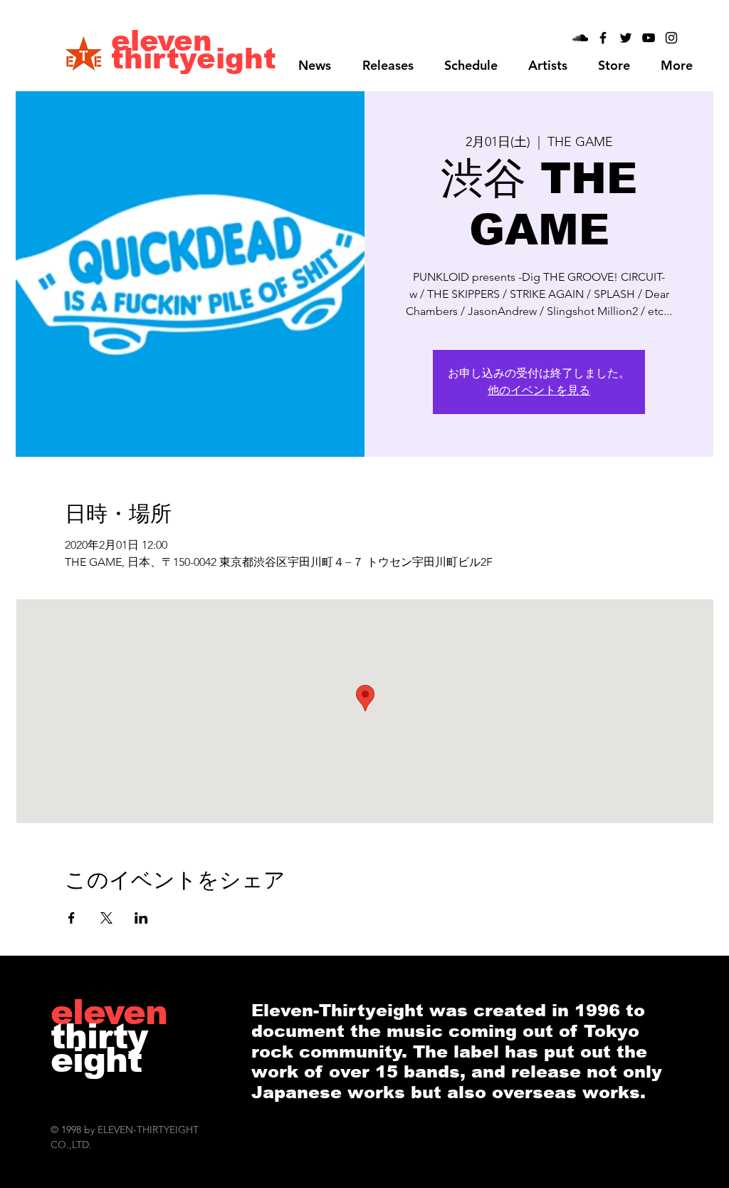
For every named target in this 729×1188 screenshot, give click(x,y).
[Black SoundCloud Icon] (580, 38)
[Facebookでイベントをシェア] (71, 918)
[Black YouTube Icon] (648, 38)
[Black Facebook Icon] (603, 38)
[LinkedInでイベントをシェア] (141, 918)
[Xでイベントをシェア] (106, 918)
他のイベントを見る (539, 390)
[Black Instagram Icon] (671, 38)
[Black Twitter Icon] (626, 38)
